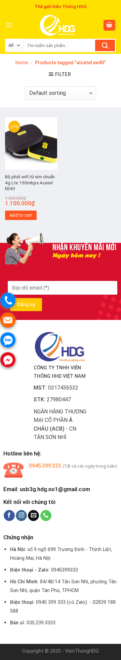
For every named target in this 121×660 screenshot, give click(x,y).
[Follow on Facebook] (9, 515)
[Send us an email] (33, 515)
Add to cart (20, 215)
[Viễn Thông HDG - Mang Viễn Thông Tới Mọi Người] (58, 25)
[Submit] (105, 45)
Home (21, 62)
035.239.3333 (41, 623)
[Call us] (45, 515)
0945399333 (64, 570)
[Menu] (9, 25)
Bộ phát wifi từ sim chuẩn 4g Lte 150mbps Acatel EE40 (30, 182)
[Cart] (110, 25)
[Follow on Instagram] (21, 515)
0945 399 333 (51, 602)
